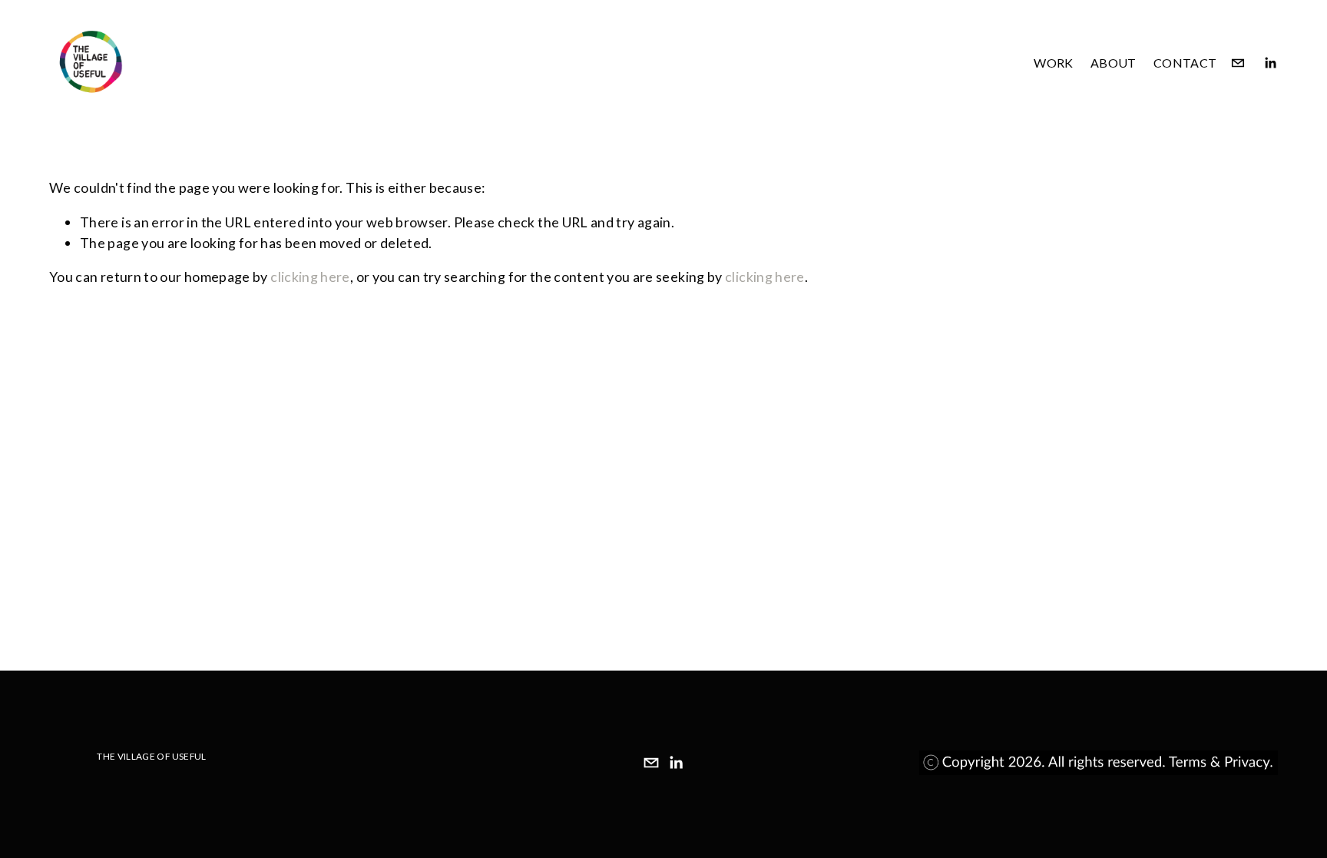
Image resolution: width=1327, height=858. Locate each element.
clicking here (310, 276)
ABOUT (1113, 62)
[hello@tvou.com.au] (1238, 63)
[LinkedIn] (1270, 63)
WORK (1053, 62)
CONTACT (1184, 62)
